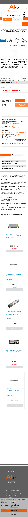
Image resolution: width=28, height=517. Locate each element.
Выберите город (12, 10)
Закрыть (17, 19)
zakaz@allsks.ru (15, 123)
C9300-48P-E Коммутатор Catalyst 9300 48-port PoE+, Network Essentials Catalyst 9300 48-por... (14, 351)
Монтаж (11, 497)
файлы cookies (17, 499)
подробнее (21, 127)
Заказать (20, 100)
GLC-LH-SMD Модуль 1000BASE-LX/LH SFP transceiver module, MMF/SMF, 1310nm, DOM (13, 313)
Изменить (7, 19)
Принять (14, 510)
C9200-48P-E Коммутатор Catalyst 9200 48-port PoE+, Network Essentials (15, 390)
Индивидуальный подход (15, 493)
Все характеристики (6, 87)
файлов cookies (14, 507)
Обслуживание (12, 495)
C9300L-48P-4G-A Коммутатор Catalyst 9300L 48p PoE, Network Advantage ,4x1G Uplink (13, 274)
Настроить (14, 514)
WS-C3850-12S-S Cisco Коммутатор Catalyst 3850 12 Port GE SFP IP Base (14, 236)
